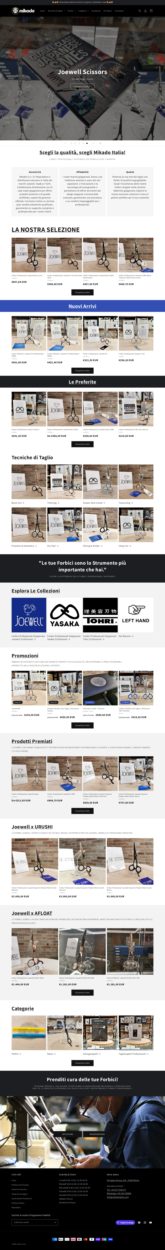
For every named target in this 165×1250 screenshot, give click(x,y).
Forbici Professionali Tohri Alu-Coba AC (133, 430)
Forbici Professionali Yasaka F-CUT (132, 354)
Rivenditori (16, 1207)
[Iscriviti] (55, 1222)
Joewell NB (16, 709)
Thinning (52, 502)
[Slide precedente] (65, 143)
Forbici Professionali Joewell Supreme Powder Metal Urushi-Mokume (34, 889)
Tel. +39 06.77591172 (116, 1189)
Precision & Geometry (23, 545)
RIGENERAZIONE (97, 1134)
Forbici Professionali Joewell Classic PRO (98, 430)
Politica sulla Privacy (20, 1185)
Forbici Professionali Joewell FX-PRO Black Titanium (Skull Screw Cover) (135, 277)
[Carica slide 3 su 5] (79, 143)
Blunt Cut (17, 502)
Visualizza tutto (82, 292)
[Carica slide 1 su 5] (71, 143)
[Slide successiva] (93, 143)
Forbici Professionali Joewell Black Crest (27, 276)
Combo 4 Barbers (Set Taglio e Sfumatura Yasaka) (63, 710)
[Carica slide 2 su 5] (75, 143)
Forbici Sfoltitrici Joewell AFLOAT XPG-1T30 (123, 978)
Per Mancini (125, 636)
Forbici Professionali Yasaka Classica (25, 430)
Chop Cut (123, 545)
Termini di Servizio (19, 1189)
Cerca (14, 1180)
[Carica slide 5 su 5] (87, 143)
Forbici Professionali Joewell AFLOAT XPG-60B (76, 978)
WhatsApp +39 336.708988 (119, 1193)
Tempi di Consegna (19, 1194)
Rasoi (50, 1053)
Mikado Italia (21, 1244)
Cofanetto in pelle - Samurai (94, 709)
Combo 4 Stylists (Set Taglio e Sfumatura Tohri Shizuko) (134, 710)
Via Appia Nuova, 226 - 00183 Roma (123, 1180)
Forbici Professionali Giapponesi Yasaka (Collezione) (64, 638)
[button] (56, 11)
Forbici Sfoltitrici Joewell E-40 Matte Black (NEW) (63, 355)
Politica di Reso (18, 1203)
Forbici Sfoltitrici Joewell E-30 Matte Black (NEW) (28, 355)
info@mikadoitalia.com (118, 1197)
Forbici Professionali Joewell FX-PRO (61, 794)
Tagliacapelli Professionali (132, 1053)
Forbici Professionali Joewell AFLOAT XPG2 (28, 978)
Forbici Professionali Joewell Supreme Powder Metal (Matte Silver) (133, 795)
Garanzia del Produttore (22, 1198)
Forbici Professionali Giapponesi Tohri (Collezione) (99, 638)
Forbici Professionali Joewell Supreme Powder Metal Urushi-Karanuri (82, 889)
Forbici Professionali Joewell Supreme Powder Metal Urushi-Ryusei (129, 889)
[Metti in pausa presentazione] (100, 143)
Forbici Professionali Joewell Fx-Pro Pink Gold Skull (64, 277)
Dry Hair (51, 545)
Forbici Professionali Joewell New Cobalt (62, 430)
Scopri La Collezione (82, 86)
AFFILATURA (67, 1134)
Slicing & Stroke (91, 545)
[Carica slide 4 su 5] (83, 143)
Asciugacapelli (90, 1053)
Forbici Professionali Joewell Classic (25, 794)
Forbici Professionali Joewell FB (95, 354)
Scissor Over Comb (92, 502)
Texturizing (124, 502)
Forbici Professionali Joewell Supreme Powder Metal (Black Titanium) (97, 795)
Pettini (15, 1053)
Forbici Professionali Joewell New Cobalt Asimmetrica (98, 277)
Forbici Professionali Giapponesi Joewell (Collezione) (28, 638)
